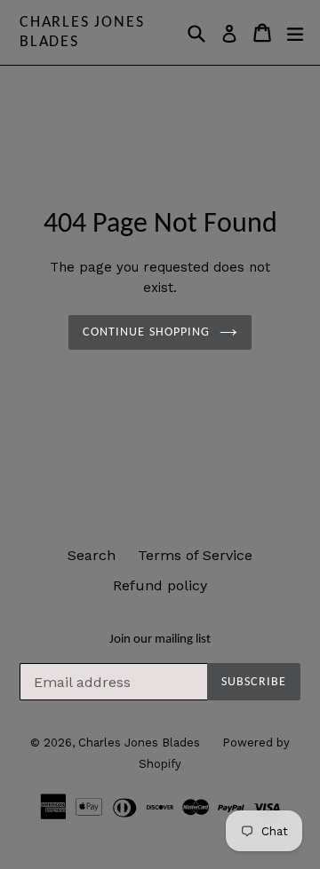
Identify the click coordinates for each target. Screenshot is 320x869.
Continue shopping (146, 332)
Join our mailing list (160, 639)
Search (92, 555)
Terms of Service (195, 555)
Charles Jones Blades (82, 32)
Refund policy (160, 585)
